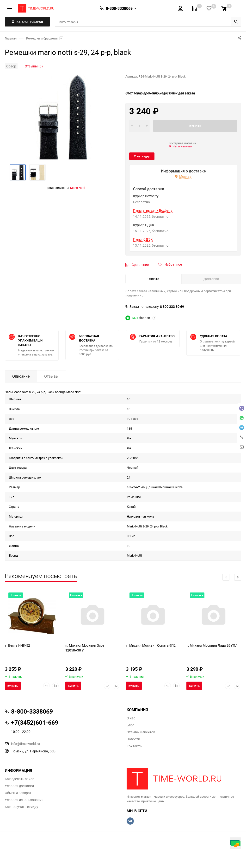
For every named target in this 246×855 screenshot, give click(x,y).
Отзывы (51, 376)
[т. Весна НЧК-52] (32, 615)
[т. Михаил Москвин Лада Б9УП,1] (213, 615)
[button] (237, 577)
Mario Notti (77, 187)
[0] (224, 8)
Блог (130, 725)
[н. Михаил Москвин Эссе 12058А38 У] (92, 615)
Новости (133, 739)
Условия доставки (19, 786)
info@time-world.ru (25, 743)
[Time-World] (184, 778)
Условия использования (24, 800)
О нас (131, 718)
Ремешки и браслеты (42, 38)
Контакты (134, 746)
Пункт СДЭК (143, 239)
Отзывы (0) (34, 66)
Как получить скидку (21, 807)
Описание (21, 376)
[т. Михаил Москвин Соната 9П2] (153, 615)
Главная (11, 38)
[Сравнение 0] (194, 8)
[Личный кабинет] (180, 8)
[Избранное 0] (209, 8)
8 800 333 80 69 (172, 306)
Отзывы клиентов (141, 732)
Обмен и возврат (18, 793)
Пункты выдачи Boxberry (152, 210)
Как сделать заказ (19, 779)
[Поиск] (236, 21)
